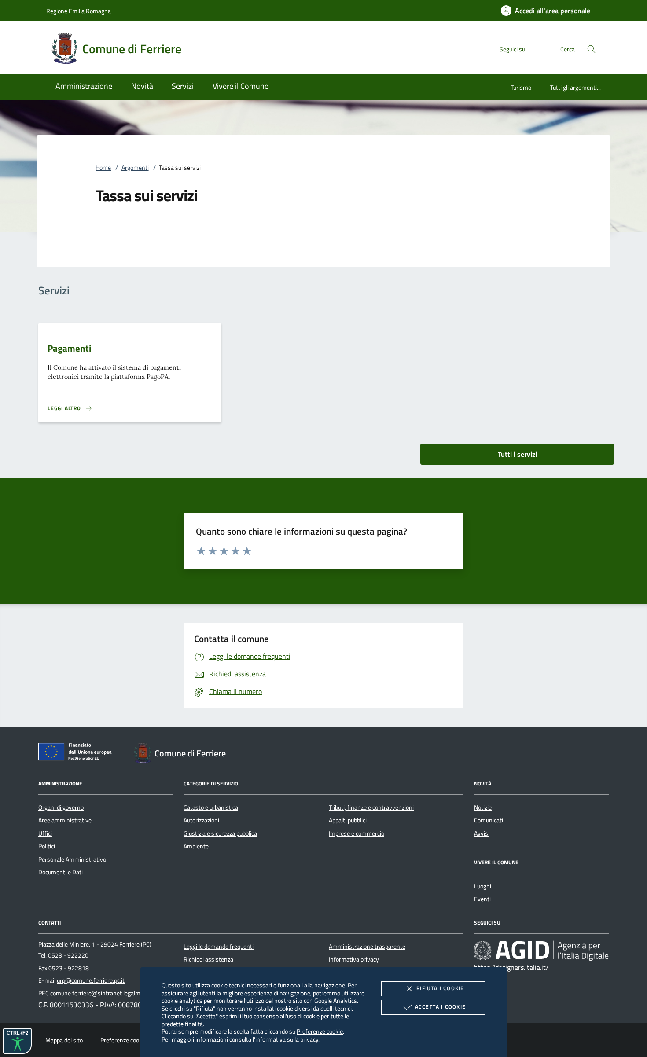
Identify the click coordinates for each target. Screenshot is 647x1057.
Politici (46, 846)
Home (103, 167)
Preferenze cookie (320, 1031)
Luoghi (482, 886)
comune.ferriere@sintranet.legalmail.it (100, 993)
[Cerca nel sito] (591, 49)
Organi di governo (61, 807)
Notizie (483, 807)
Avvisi (481, 833)
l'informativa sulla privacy (285, 1039)
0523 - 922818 (68, 968)
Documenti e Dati (60, 872)
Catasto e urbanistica (211, 807)
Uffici (45, 833)
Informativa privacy (354, 959)
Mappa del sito (64, 1040)
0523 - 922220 (68, 955)
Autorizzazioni (201, 820)
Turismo (521, 87)
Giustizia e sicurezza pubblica (220, 833)
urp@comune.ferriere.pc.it (91, 980)
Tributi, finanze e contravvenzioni (371, 807)
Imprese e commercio (356, 833)
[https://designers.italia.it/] (541, 950)
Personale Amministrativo (72, 859)
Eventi (482, 899)
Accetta (440, 1006)
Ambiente (196, 846)
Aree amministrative (65, 820)
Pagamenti (69, 348)
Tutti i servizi (517, 454)
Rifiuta (440, 988)
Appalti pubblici (348, 820)
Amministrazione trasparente (367, 946)
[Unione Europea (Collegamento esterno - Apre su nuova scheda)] (77, 753)
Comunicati (488, 820)
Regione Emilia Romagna (78, 10)
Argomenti (135, 167)
